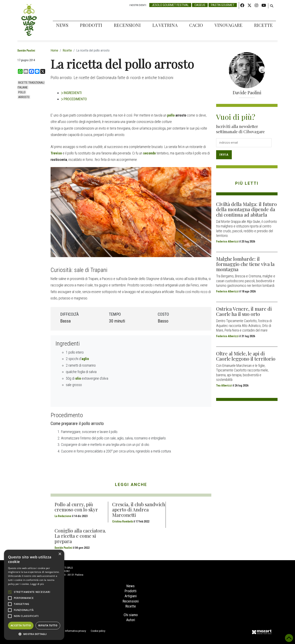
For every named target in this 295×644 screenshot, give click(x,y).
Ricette (263, 25)
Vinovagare (228, 25)
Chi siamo (131, 615)
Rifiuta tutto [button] (47, 625)
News (62, 25)
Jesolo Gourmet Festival (170, 5)
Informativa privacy (75, 631)
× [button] (59, 554)
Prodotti (91, 25)
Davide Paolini (26, 50)
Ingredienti (73, 93)
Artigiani (131, 596)
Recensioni (127, 25)
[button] (34, 634)
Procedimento (75, 99)
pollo (21, 92)
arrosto (24, 97)
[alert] (34, 595)
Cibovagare (29, 20)
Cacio (196, 25)
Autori (130, 620)
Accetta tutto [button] (21, 625)
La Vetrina (165, 25)
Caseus (199, 5)
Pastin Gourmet (222, 5)
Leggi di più (37, 584)
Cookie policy (98, 631)
